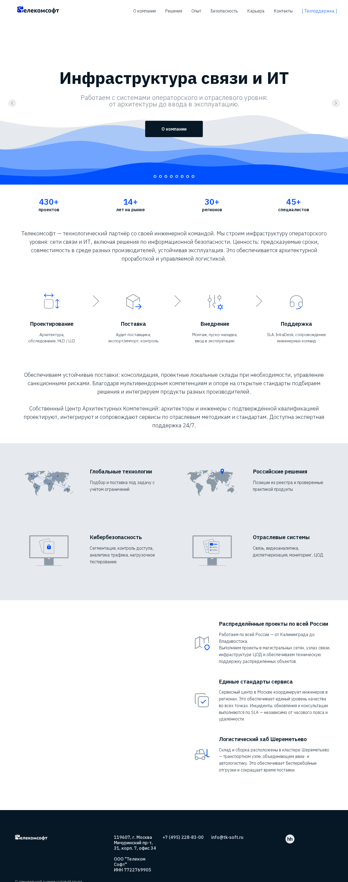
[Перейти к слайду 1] (155, 176)
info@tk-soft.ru (227, 837)
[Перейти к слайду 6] (182, 176)
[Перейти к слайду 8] (193, 176)
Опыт (196, 11)
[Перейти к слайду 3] (165, 176)
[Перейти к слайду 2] (160, 176)
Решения (173, 11)
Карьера (256, 11)
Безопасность (224, 11)
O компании (144, 11)
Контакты (283, 11)
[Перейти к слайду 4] (171, 176)
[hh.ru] (289, 842)
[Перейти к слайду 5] (176, 176)
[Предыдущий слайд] (12, 103)
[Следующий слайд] (336, 103)
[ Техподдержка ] (319, 11)
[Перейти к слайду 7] (187, 176)
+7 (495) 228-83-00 (183, 837)
